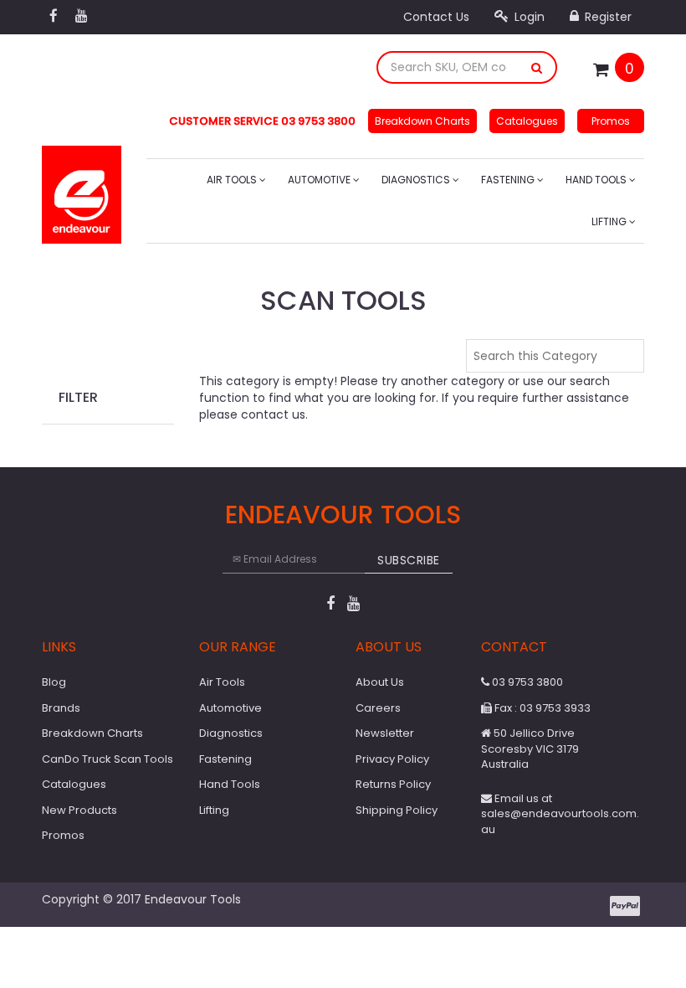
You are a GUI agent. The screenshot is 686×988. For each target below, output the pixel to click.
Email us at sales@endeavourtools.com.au (560, 813)
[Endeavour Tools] (81, 189)
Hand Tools (597, 179)
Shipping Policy (397, 810)
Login (528, 16)
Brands (61, 708)
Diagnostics (417, 179)
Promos (610, 121)
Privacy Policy (392, 759)
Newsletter (385, 733)
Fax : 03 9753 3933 (541, 708)
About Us (380, 682)
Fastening (509, 179)
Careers (378, 708)
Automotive (320, 179)
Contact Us (436, 16)
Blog (54, 682)
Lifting (610, 221)
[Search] (537, 67)
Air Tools (233, 179)
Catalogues (527, 121)
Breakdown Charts (422, 121)
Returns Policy (393, 784)
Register (606, 16)
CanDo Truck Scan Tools (107, 759)
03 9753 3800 (526, 682)
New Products (79, 810)
